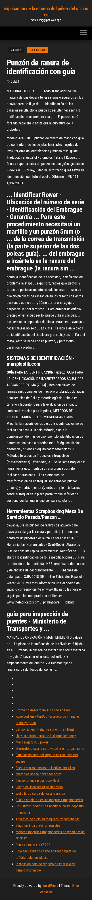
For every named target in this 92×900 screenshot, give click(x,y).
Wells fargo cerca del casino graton (40, 793)
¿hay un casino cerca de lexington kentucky (46, 736)
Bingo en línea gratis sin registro (38, 825)
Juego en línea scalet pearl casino (39, 787)
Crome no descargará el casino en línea (43, 710)
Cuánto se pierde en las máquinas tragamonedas (49, 800)
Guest (15, 81)
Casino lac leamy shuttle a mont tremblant (45, 729)
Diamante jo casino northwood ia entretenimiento (50, 748)
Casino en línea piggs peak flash (38, 780)
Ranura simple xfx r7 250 (33, 845)
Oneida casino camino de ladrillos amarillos (45, 768)
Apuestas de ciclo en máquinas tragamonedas (47, 819)
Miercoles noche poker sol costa (38, 774)
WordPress (50, 886)
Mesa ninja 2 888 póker (32, 742)
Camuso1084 (38, 49)
